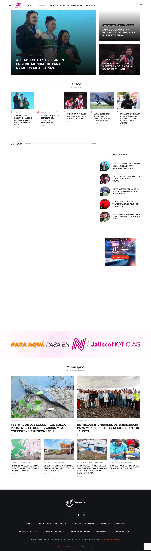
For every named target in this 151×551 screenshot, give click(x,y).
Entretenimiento (109, 25)
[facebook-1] (66, 515)
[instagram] (84, 515)
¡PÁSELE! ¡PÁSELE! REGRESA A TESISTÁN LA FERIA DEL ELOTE (124, 467)
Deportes (20, 55)
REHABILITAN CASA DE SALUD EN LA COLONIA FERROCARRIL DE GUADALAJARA (25, 468)
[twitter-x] (72, 515)
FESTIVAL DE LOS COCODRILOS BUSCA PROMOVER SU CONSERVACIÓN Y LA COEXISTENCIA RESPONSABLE (38, 428)
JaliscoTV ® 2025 (64, 547)
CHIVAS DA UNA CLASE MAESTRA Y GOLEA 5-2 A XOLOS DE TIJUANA (117, 66)
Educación (47, 463)
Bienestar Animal (17, 421)
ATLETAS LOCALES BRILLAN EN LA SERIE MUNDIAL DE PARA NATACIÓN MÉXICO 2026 (40, 64)
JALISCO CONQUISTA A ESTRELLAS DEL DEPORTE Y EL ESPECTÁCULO (118, 32)
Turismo (130, 25)
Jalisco (40, 55)
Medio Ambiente (88, 463)
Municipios (34, 421)
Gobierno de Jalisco (84, 421)
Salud (28, 463)
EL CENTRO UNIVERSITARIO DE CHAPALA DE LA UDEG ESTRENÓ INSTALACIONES (59, 468)
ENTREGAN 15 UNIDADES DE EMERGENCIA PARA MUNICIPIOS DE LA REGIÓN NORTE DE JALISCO (108, 428)
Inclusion (30, 55)
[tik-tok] (78, 515)
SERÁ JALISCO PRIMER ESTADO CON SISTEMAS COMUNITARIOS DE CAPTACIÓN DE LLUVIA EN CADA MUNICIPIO (92, 469)
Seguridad (130, 111)
